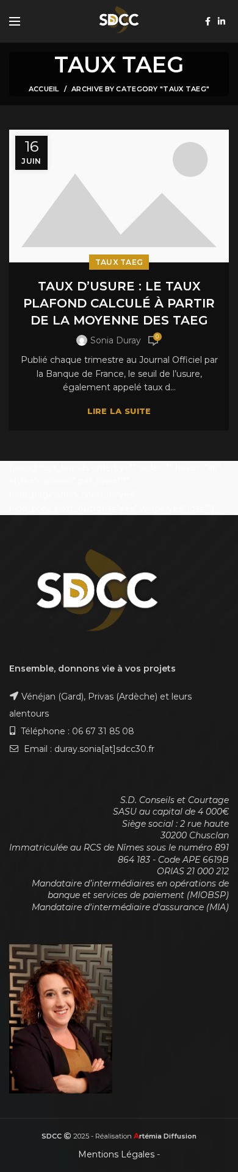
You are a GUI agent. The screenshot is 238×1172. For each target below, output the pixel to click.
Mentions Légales (116, 1154)
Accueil (44, 89)
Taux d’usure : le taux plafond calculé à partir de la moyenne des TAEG (119, 303)
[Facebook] (207, 21)
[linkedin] (221, 21)
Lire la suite (119, 411)
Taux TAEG (119, 262)
